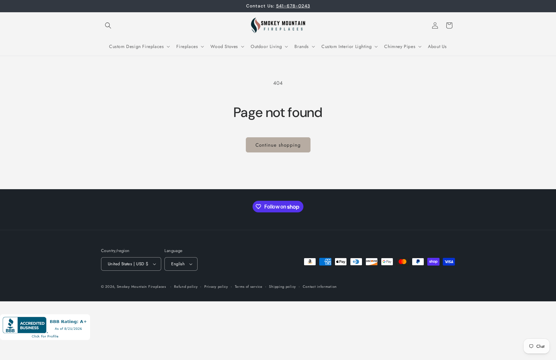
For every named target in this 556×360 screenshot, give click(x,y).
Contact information (320, 286)
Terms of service (249, 286)
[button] (108, 25)
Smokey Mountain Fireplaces (141, 286)
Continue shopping (278, 145)
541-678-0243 (293, 6)
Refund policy (186, 286)
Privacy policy (216, 286)
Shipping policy (282, 286)
